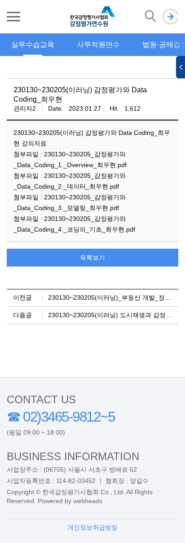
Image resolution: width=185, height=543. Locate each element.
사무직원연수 (98, 44)
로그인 (170, 17)
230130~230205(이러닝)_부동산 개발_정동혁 (112, 297)
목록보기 (92, 257)
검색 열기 (150, 16)
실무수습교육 (32, 44)
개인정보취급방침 (92, 527)
